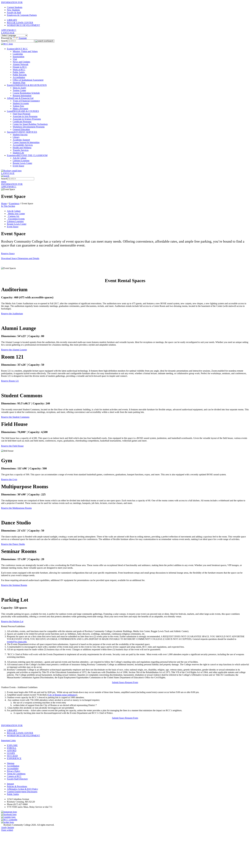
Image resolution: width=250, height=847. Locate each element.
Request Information (22, 95)
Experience (14, 203)
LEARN (11, 753)
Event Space (18, 166)
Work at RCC (19, 69)
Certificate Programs (22, 121)
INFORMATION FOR (12, 2)
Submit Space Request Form (125, 682)
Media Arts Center (16, 213)
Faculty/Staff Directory (17, 779)
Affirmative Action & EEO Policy (22, 789)
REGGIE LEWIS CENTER (20, 22)
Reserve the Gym (9, 479)
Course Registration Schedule (26, 93)
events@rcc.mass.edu (17, 641)
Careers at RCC (14, 776)
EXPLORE (12, 745)
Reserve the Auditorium (12, 313)
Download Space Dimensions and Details (20, 258)
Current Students (14, 7)
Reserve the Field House (12, 446)
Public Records (20, 75)
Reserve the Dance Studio (13, 544)
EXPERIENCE (14, 758)
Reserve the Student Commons (15, 417)
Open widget (7, 830)
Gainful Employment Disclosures (22, 791)
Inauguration (18, 56)
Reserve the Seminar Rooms (14, 585)
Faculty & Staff (14, 12)
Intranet (10, 784)
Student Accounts (21, 103)
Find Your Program (21, 114)
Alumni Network (20, 64)
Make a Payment (20, 108)
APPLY (4, 30)
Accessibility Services (23, 145)
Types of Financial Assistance (26, 101)
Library (16, 137)
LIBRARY (12, 20)
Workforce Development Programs (29, 127)
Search (4, 41)
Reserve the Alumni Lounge (14, 349)
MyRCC (12, 30)
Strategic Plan (19, 82)
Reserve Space (8, 253)
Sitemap (10, 763)
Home (4, 203)
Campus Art (13, 216)
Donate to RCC (20, 67)
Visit (15, 59)
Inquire (11, 827)
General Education (21, 129)
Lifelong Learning (21, 160)
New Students (13, 10)
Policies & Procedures (17, 786)
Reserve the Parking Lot (12, 621)
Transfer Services (21, 150)
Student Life (18, 153)
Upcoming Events (16, 219)
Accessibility (13, 768)
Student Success (20, 134)
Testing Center (19, 90)
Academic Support (21, 140)
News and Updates (21, 62)
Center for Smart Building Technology (30, 124)
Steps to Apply (19, 88)
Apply (4, 827)
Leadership (18, 54)
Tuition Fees (18, 106)
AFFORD (11, 750)
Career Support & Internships (26, 142)
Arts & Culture (19, 158)
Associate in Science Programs (27, 119)
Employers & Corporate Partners (22, 15)
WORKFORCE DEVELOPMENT (23, 25)
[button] (125, 626)
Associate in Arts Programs (25, 116)
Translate (23, 38)
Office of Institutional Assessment (28, 80)
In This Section (8, 206)
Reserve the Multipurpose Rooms (16, 508)
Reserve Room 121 (10, 381)
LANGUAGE (7, 32)
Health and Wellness (22, 147)
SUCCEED (12, 756)
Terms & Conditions (16, 773)
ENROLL (11, 748)
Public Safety (19, 72)
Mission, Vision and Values (25, 51)
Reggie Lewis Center (22, 163)
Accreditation (19, 77)
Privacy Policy (13, 771)
